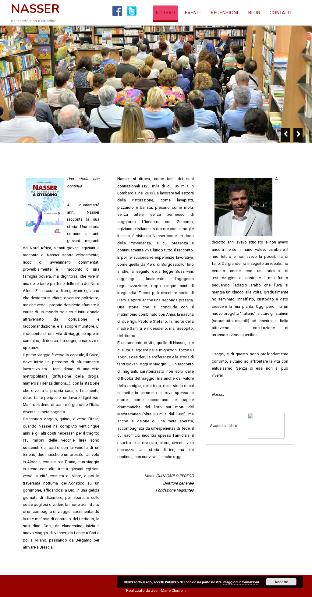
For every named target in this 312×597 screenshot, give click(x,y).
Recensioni (224, 13)
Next (298, 135)
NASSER (35, 9)
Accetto (281, 582)
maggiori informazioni (241, 582)
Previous (285, 135)
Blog (254, 13)
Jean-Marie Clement (168, 590)
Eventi (193, 13)
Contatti (281, 13)
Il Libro (165, 13)
